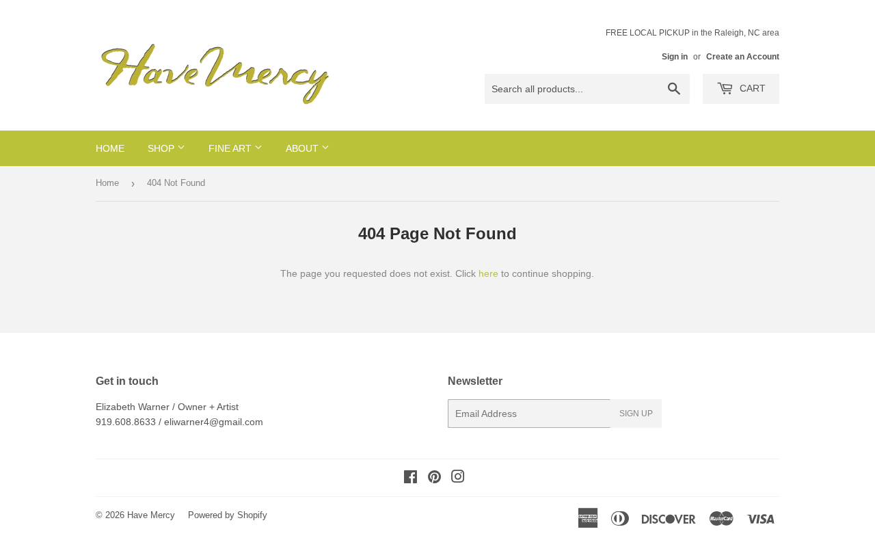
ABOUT (303, 148)
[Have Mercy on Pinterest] (434, 478)
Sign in (675, 57)
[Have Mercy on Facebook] (410, 478)
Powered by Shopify (227, 515)
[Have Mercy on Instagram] (458, 478)
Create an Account (742, 57)
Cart (751, 88)
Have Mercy (151, 515)
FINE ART (231, 148)
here (488, 273)
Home (107, 183)
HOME (110, 148)
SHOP (162, 148)
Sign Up (636, 413)
